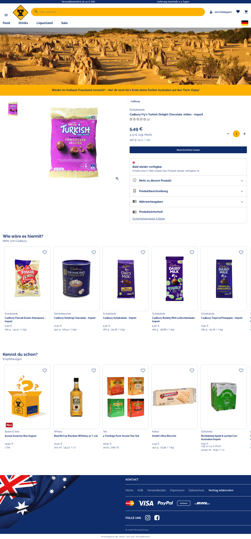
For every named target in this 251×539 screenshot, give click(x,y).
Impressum (177, 490)
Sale (64, 23)
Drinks (23, 23)
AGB (140, 490)
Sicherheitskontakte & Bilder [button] (149, 218)
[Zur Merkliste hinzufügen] (44, 252)
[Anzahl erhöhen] (244, 134)
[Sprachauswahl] (245, 23)
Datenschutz (196, 490)
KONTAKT (132, 479)
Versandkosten (156, 490)
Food (6, 23)
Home (129, 490)
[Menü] (6, 15)
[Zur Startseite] (20, 19)
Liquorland (45, 23)
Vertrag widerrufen (220, 490)
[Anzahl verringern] (228, 134)
